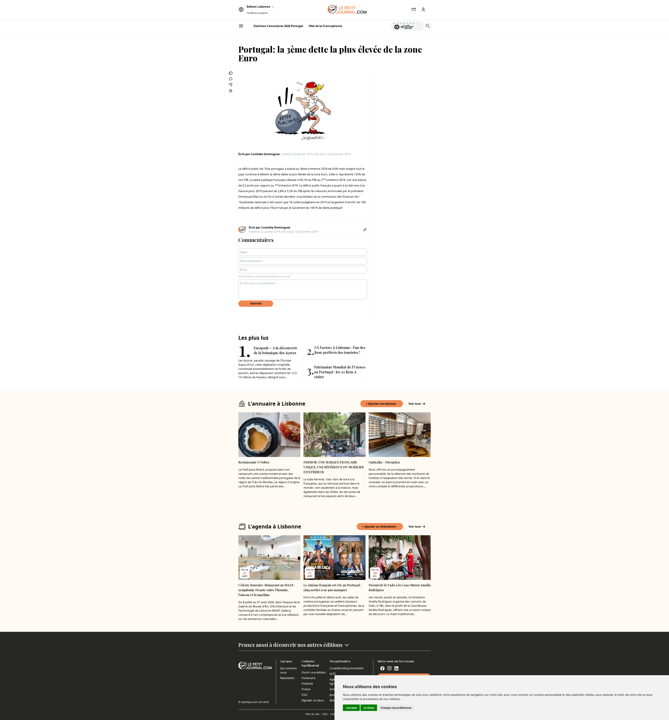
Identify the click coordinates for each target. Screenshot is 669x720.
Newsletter (287, 678)
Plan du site (313, 714)
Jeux (332, 695)
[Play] (419, 25)
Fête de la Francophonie (325, 26)
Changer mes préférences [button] (396, 707)
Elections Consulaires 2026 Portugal (278, 26)
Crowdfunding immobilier (347, 668)
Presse (306, 689)
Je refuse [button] (368, 707)
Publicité (307, 683)
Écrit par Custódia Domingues (259, 154)
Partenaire (309, 678)
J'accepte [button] (351, 707)
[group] (419, 25)
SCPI (333, 674)
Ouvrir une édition (314, 672)
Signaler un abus (313, 700)
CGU (304, 695)
